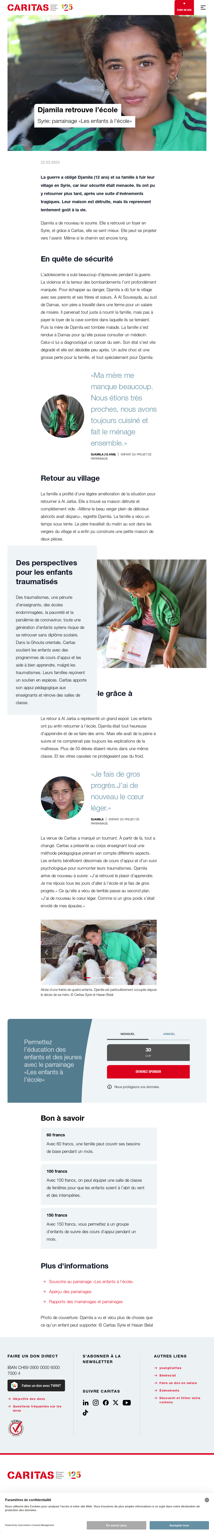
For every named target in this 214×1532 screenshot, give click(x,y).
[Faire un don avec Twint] (36, 1385)
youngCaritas (170, 1368)
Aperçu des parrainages (70, 1291)
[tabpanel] (148, 1061)
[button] (87, 977)
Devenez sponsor (148, 1072)
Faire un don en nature (178, 1383)
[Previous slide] (46, 952)
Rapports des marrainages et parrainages (86, 1301)
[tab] (127, 1036)
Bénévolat (167, 1375)
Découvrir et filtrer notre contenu (179, 1400)
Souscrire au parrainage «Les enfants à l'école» (91, 1281)
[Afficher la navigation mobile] (203, 7)
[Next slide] (151, 952)
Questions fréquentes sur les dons (37, 1408)
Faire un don (184, 10)
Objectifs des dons (29, 1399)
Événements (169, 1390)
